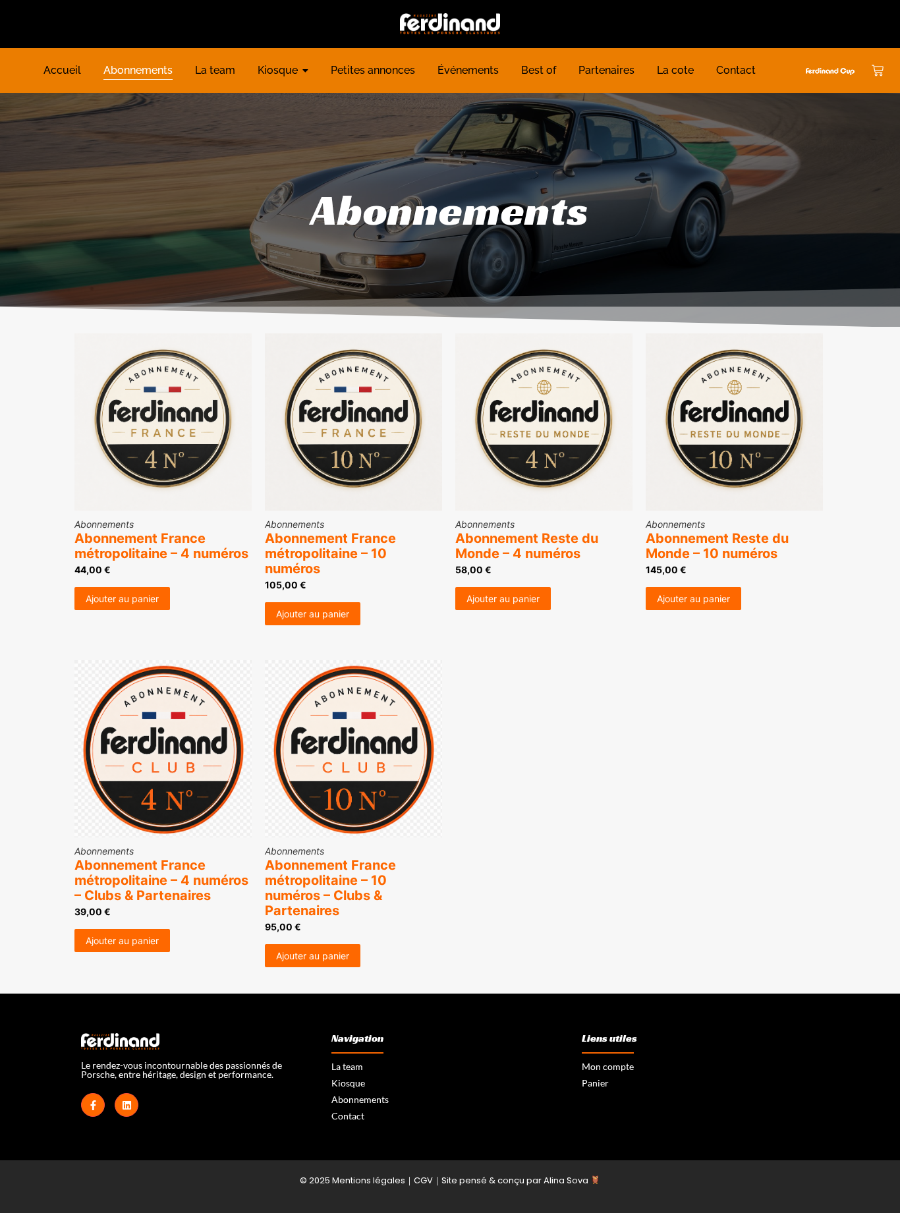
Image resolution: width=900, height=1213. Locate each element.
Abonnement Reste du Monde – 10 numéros (717, 546)
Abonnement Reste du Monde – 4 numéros (526, 546)
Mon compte (608, 1066)
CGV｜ (427, 1180)
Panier (595, 1082)
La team (347, 1066)
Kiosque (348, 1082)
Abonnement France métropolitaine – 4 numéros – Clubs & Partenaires (161, 880)
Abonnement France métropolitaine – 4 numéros (161, 546)
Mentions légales (368, 1180)
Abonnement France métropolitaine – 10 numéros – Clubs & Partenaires (330, 888)
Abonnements (104, 524)
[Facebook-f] (93, 1105)
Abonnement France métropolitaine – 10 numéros (330, 554)
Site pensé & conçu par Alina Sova (515, 1180)
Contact (347, 1115)
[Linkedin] (126, 1105)
